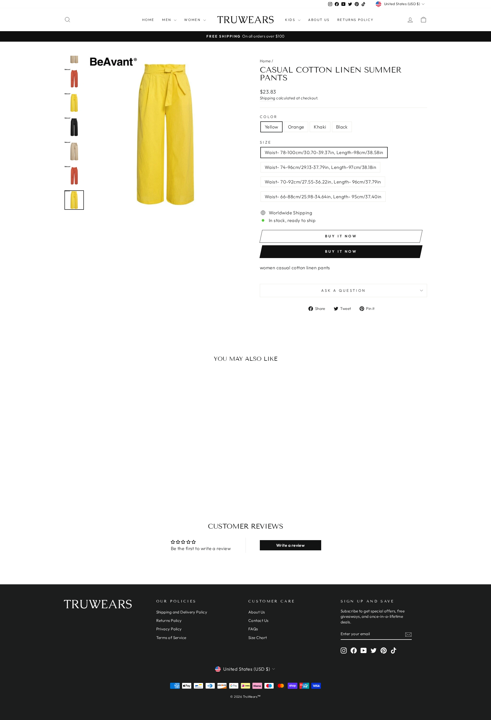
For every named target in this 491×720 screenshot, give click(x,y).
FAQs (253, 628)
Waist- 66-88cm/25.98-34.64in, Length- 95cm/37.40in (323, 197)
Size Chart (257, 637)
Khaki (320, 127)
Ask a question (343, 290)
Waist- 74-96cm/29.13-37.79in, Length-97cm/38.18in (320, 167)
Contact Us (258, 620)
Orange (296, 127)
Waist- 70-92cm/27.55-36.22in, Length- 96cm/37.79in (323, 182)
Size (265, 142)
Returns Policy (355, 20)
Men (167, 20)
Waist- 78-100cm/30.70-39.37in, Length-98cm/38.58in (324, 152)
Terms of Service (171, 637)
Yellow (271, 127)
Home (148, 20)
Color (269, 116)
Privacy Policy (169, 628)
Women (193, 20)
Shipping (267, 98)
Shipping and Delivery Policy (181, 612)
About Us (319, 20)
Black (342, 127)
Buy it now (341, 251)
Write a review (290, 545)
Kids (291, 20)
